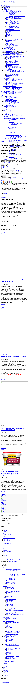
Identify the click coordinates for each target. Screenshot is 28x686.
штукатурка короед (8, 559)
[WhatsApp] (11, 182)
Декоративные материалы (9, 533)
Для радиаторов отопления (15, 154)
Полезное (5, 554)
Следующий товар (5, 95)
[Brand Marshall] (3, 500)
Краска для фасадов (16, 178)
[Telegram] (5, 182)
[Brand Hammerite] (4, 504)
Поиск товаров (6, 7)
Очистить (17, 170)
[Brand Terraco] (3, 496)
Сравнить (5, 675)
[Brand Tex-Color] (3, 495)
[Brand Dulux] (3, 505)
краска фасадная (17, 559)
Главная (2, 51)
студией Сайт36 (13, 561)
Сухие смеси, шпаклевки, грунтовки (18, 140)
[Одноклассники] (3, 182)
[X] (7, 182)
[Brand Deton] (3, 508)
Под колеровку (7, 540)
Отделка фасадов (7, 534)
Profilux (10, 51)
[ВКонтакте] (1, 182)
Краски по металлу (14, 93)
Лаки (4, 531)
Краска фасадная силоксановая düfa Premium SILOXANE (12, 280)
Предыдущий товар (5, 54)
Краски (13, 51)
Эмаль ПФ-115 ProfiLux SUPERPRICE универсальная (14, 138)
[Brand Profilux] (3, 498)
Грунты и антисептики (9, 538)
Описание (5, 193)
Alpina (7, 9)
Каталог (5, 550)
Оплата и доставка (8, 551)
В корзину (3, 176)
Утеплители (12, 141)
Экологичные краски (14, 94)
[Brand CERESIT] (3, 509)
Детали (5, 194)
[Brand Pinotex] (3, 499)
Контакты (5, 552)
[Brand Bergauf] (3, 511)
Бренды (6, 51)
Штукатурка (6, 536)
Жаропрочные (12, 155)
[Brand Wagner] (3, 494)
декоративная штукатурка (15, 557)
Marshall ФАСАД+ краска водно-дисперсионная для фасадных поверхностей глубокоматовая (11, 473)
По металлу (12, 157)
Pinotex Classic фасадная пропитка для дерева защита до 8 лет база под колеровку (14, 355)
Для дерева (6, 541)
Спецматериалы (7, 543)
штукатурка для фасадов (15, 142)
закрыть (2, 680)
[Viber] (9, 182)
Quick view (3, 306)
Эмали (5, 530)
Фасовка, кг (3, 170)
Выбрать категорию (5, 5)
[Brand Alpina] (3, 512)
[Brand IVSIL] (3, 503)
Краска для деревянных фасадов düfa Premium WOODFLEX (12, 429)
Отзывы (5, 555)
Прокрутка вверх (5, 682)
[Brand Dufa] (2, 507)
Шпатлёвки (6, 539)
